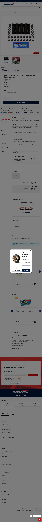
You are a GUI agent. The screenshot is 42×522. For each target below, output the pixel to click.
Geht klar (26, 270)
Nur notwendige (17, 270)
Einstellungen (21, 267)
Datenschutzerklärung (26, 265)
